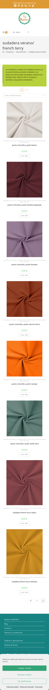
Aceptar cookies (24, 668)
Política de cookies (13, 687)
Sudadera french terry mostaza (24, 581)
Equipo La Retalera (11, 619)
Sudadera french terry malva (24, 512)
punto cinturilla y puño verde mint (24, 444)
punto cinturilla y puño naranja (24, 384)
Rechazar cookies (24, 674)
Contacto (7, 628)
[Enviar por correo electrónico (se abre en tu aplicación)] (29, 5)
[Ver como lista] (27, 90)
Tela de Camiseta (40, 141)
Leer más (24, 156)
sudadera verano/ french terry (25, 141)
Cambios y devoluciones (13, 641)
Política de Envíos (11, 645)
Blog (6, 624)
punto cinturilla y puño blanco (24, 145)
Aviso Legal (39, 687)
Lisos (11, 508)
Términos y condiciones (13, 633)
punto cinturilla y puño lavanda (24, 264)
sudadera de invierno (9, 141)
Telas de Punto (24, 142)
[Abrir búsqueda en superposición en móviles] (37, 32)
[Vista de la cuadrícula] (22, 90)
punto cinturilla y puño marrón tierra (24, 324)
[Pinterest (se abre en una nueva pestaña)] (18, 6)
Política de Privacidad (27, 687)
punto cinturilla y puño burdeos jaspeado (24, 205)
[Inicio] (3, 52)
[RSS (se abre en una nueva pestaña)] (25, 6)
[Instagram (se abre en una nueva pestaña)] (22, 6)
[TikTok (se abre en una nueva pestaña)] (33, 6)
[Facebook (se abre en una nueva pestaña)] (15, 6)
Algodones (6, 508)
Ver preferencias (24, 681)
